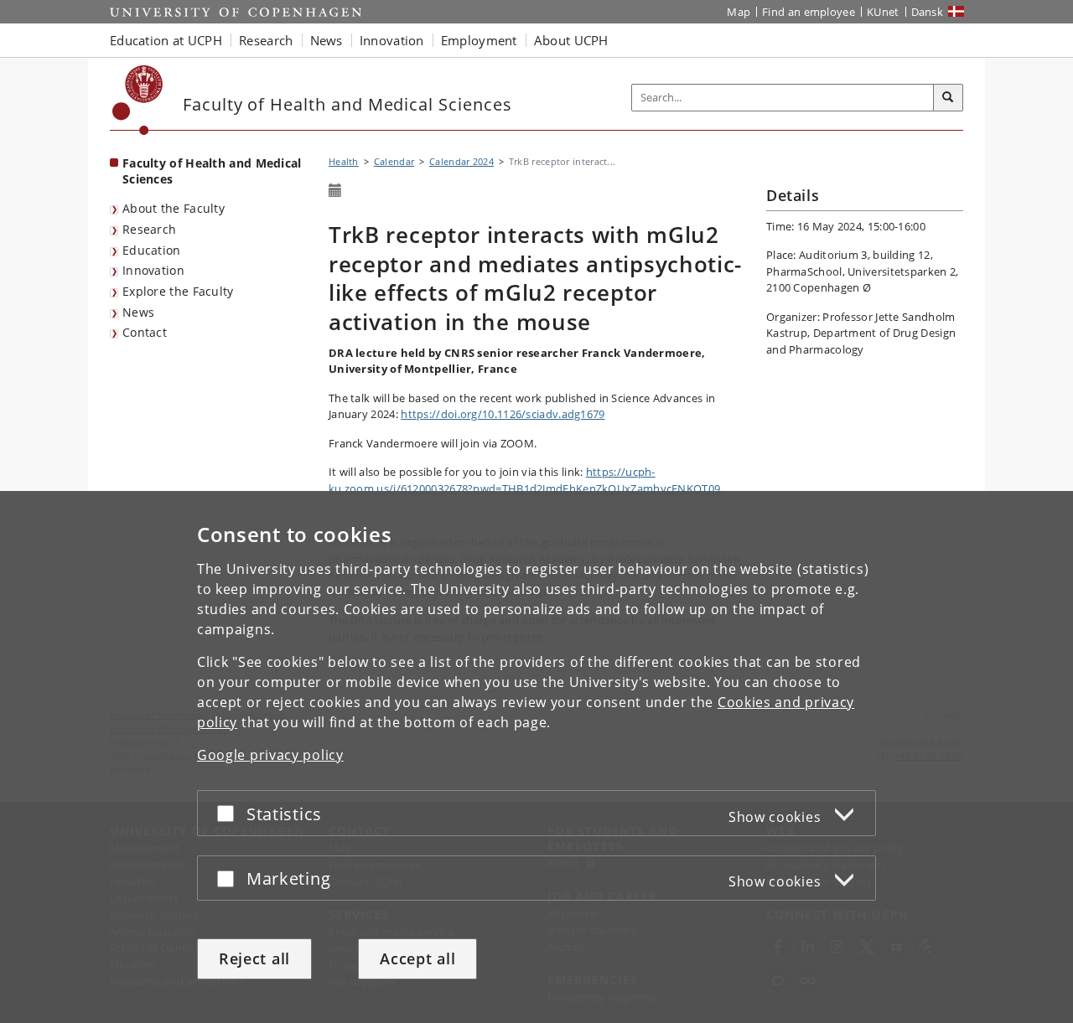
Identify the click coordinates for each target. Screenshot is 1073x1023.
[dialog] (536, 757)
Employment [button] (479, 40)
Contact (144, 332)
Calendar (394, 161)
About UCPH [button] (571, 40)
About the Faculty (173, 208)
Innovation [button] (392, 40)
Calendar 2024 (461, 161)
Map (738, 11)
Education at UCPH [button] (166, 40)
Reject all (254, 958)
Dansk (927, 11)
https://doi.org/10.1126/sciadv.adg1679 (502, 413)
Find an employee (808, 11)
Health (344, 161)
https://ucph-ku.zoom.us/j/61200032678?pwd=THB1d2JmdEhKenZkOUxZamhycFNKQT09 (524, 480)
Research (149, 229)
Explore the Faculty (178, 291)
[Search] (948, 98)
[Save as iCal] (335, 191)
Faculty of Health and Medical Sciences (212, 171)
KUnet (883, 11)
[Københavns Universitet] (137, 100)
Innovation (153, 270)
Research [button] (266, 40)
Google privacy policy (270, 755)
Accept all (417, 958)
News (138, 312)
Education (151, 250)
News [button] (326, 40)
